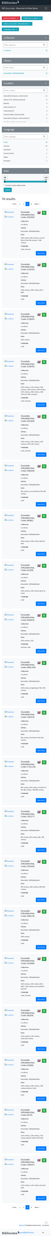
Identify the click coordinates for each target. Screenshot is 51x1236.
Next (37, 204)
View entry (41, 253)
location (25, 83)
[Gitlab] (49, 3)
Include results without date (16, 185)
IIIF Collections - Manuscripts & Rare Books (20, 8)
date (25, 171)
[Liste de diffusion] (26, 3)
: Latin (10, 29)
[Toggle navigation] (46, 8)
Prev (13, 204)
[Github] (45, 3)
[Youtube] (41, 3)
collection (25, 37)
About (21, 1225)
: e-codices (32, 18)
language (25, 129)
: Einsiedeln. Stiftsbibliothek (17, 24)
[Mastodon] (37, 3)
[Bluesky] (33, 3)
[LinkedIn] (30, 3)
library (25, 60)
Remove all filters (11, 18)
